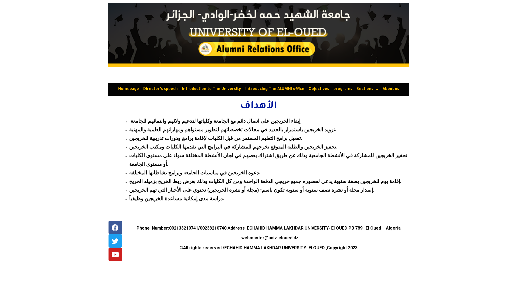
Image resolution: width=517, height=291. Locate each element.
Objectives (319, 89)
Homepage (128, 89)
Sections (365, 89)
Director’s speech (160, 89)
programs (342, 89)
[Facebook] (115, 227)
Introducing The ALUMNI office (274, 89)
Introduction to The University (211, 89)
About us (391, 89)
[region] (258, 35)
